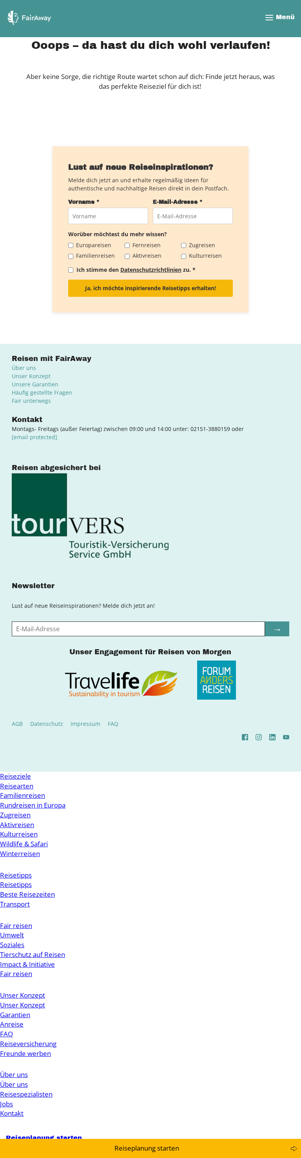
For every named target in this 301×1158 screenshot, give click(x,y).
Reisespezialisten (26, 1094)
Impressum (85, 723)
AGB (17, 723)
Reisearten (16, 785)
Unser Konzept (31, 376)
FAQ (113, 723)
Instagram (259, 737)
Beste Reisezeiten (27, 894)
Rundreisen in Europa (32, 805)
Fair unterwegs (31, 400)
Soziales (12, 944)
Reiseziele (15, 776)
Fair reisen (16, 925)
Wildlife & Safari (24, 843)
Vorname (84, 202)
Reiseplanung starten (146, 1148)
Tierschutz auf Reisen (32, 954)
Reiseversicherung (28, 1043)
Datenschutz (46, 723)
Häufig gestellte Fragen (42, 392)
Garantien (15, 1014)
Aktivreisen (17, 824)
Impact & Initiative (27, 964)
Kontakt (12, 1113)
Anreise (12, 1024)
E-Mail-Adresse (178, 202)
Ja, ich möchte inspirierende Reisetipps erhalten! (150, 288)
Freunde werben (25, 1053)
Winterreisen (20, 853)
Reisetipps (16, 875)
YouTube (286, 737)
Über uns (24, 368)
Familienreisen (22, 795)
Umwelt (12, 934)
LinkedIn (272, 737)
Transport (15, 903)
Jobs (6, 1103)
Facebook (245, 737)
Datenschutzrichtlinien (150, 269)
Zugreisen (15, 814)
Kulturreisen (19, 833)
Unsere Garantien (35, 384)
